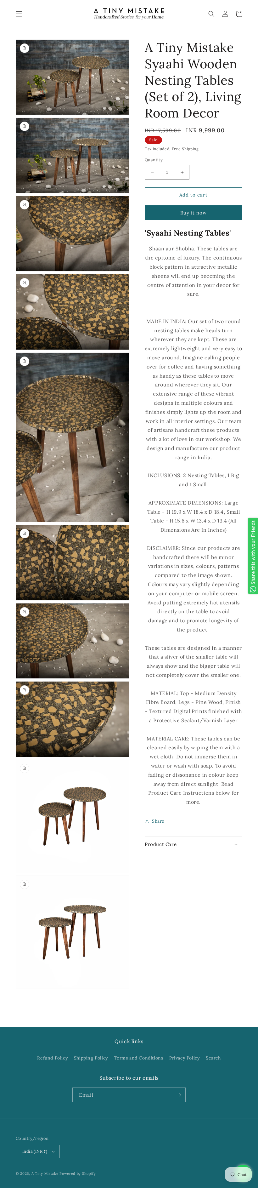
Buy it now (193, 213)
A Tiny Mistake (45, 1173)
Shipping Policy (91, 1058)
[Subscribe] (178, 1095)
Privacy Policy (184, 1058)
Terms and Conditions (138, 1058)
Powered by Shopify (77, 1173)
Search (213, 1058)
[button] (19, 14)
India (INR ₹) (34, 1151)
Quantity (154, 160)
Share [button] (158, 821)
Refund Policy (52, 1058)
